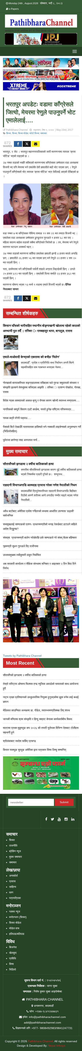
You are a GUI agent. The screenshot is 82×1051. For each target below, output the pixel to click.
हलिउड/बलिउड (16, 933)
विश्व (11, 964)
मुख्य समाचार (15, 856)
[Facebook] (18, 144)
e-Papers (13, 9)
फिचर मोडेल (23, 133)
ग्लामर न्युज (14, 911)
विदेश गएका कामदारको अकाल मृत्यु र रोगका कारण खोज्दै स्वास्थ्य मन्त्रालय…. (41, 400)
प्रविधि (12, 958)
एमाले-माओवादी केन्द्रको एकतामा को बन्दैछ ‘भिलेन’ (31, 357)
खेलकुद (13, 952)
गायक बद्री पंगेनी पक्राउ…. (17, 418)
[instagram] (66, 819)
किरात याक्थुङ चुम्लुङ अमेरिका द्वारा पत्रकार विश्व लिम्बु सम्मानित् (34, 749)
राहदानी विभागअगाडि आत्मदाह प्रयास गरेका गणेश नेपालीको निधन (40, 485)
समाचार (43, 133)
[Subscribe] (35, 144)
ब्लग (11, 892)
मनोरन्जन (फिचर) (18, 917)
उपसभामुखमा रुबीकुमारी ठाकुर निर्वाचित (22, 554)
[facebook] (46, 819)
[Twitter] (27, 144)
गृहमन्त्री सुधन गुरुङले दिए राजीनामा (20, 546)
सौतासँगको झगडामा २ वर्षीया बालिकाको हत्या (28, 464)
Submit (64, 802)
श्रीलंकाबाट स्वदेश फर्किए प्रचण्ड (19, 741)
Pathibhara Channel (40, 1041)
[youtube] (59, 819)
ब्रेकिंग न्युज (15, 851)
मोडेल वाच (14, 928)
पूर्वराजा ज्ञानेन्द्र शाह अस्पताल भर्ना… (21, 440)
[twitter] (52, 819)
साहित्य (12, 886)
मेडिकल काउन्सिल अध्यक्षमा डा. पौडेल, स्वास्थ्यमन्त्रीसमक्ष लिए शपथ (36, 710)
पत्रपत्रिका (15, 898)
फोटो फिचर (34, 133)
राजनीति (13, 845)
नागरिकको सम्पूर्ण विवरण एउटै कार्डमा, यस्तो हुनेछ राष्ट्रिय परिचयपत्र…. (39, 409)
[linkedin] (72, 819)
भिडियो (12, 969)
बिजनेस (13, 947)
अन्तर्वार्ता (13, 875)
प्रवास (12, 881)
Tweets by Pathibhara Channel (22, 655)
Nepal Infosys (56, 1045)
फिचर (8, 133)
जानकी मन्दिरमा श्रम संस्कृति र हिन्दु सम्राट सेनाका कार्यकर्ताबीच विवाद (37, 719)
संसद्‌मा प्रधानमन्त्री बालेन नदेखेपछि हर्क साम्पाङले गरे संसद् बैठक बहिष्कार (40, 537)
